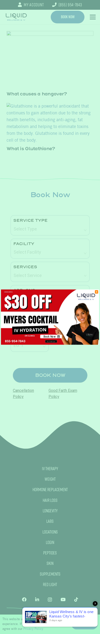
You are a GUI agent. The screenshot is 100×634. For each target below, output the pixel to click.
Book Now (49, 336)
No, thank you (51, 341)
